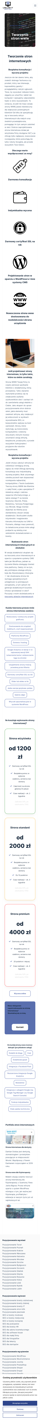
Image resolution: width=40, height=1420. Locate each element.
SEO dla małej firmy (10, 1335)
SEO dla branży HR (10, 1327)
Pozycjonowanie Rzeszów (13, 1277)
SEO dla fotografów (10, 1338)
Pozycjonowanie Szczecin (13, 1268)
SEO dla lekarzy (9, 1341)
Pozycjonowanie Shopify (12, 1373)
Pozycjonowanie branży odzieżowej (17, 1300)
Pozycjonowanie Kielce (12, 1280)
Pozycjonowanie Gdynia (12, 1274)
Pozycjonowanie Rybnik (12, 1286)
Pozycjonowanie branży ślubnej (15, 1303)
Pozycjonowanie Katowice (13, 1256)
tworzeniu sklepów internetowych (19, 596)
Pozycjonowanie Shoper (12, 1368)
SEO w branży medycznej (13, 1318)
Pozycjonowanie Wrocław (13, 1259)
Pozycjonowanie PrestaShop (14, 1365)
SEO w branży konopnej (12, 1321)
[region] (20, 1397)
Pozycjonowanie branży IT (13, 1306)
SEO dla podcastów (10, 1324)
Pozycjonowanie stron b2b (13, 1309)
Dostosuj (20, 1409)
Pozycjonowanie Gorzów (12, 1262)
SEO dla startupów (10, 1344)
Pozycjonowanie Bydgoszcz (14, 1265)
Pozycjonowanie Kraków (12, 1250)
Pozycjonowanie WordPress (14, 1356)
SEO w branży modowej (12, 1315)
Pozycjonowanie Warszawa (13, 1253)
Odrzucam (20, 1415)
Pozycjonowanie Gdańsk (12, 1271)
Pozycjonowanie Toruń (12, 1245)
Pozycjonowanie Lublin (12, 1289)
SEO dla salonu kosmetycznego (15, 1330)
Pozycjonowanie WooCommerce (16, 1359)
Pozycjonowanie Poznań (12, 1247)
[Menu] (35, 5)
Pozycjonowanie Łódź (11, 1283)
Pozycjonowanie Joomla (12, 1362)
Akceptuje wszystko (20, 1403)
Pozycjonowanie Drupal (12, 1371)
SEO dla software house (12, 1332)
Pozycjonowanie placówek (13, 1312)
